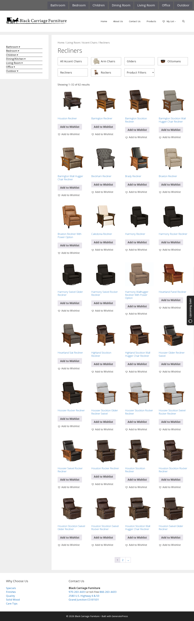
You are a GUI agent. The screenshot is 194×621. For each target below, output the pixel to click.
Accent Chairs (89, 42)
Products (151, 21)
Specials (11, 588)
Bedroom (79, 5)
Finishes (11, 592)
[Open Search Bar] (183, 21)
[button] (69, 134)
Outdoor (183, 5)
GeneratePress (120, 616)
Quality (10, 596)
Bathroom (57, 5)
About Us (118, 21)
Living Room (146, 5)
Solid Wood (13, 599)
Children (99, 5)
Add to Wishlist (69, 127)
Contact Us (134, 21)
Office (166, 5)
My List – (171, 21)
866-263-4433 (108, 592)
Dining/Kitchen (15, 58)
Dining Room (121, 5)
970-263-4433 (77, 592)
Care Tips (11, 603)
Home (104, 21)
